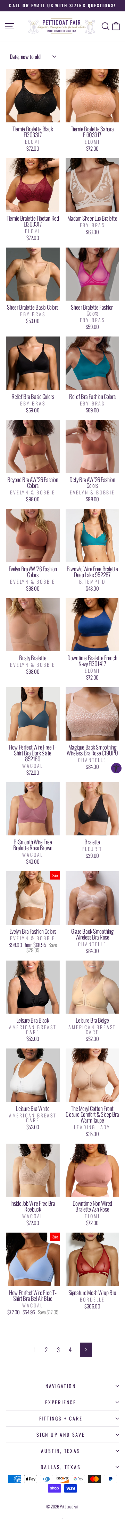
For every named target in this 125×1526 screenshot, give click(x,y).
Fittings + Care (61, 1418)
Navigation (60, 1385)
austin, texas (60, 1450)
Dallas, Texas (61, 1466)
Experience (60, 1402)
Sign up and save (60, 1434)
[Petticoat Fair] (62, 26)
